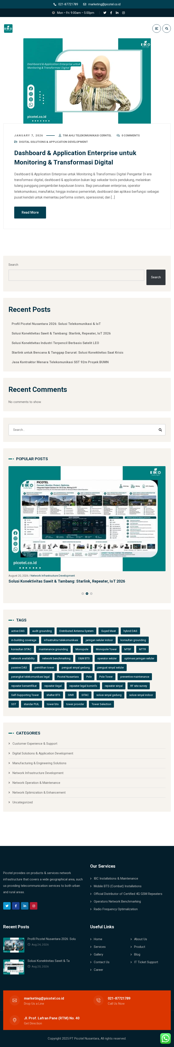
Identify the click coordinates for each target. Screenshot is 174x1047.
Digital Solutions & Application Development (53, 141)
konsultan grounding (133, 640)
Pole (89, 676)
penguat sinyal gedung (76, 667)
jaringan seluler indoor (99, 640)
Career (98, 970)
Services (100, 947)
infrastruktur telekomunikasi (61, 640)
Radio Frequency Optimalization (116, 909)
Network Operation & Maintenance (36, 783)
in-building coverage (23, 640)
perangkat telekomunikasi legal (30, 676)
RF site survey (138, 685)
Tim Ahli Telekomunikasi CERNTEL (87, 135)
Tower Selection (101, 704)
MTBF (127, 649)
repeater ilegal (53, 685)
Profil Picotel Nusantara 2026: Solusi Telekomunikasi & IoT (56, 324)
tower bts (53, 704)
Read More (30, 212)
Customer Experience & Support (35, 744)
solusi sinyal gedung (109, 695)
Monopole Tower (106, 649)
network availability (23, 658)
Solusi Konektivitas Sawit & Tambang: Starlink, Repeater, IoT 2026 (61, 333)
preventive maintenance (134, 676)
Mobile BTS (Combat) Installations (118, 886)
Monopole (82, 649)
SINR (71, 695)
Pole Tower (106, 676)
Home (98, 939)
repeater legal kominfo (83, 685)
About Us (140, 939)
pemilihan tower (44, 667)
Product (139, 947)
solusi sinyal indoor (141, 695)
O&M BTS (84, 658)
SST (13, 704)
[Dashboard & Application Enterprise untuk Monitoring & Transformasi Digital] (87, 81)
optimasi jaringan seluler (139, 658)
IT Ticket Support (146, 962)
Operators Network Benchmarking (117, 901)
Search (13, 265)
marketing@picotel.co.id (44, 998)
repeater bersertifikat (24, 685)
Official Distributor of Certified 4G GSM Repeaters (128, 894)
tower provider (75, 704)
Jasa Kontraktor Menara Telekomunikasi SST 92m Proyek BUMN (60, 362)
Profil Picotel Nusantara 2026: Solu (52, 939)
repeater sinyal (114, 685)
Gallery (98, 954)
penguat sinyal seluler (110, 667)
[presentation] (10, 594)
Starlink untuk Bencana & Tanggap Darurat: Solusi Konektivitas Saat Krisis (67, 352)
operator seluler (107, 658)
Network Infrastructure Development (53, 575)
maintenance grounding (53, 649)
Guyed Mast (108, 631)
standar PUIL (31, 704)
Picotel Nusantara (68, 676)
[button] (82, 593)
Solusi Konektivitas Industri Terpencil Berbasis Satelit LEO (55, 343)
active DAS (18, 631)
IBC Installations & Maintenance (116, 878)
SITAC (85, 695)
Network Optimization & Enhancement (39, 792)
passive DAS (19, 667)
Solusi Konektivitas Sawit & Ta (49, 961)
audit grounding (42, 631)
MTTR (142, 649)
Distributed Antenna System (76, 631)
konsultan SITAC (21, 649)
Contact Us (101, 962)
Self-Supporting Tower (25, 695)
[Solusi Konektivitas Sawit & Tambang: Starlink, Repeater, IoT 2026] (87, 518)
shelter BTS (53, 695)
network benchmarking (56, 658)
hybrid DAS (130, 631)
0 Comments (131, 135)
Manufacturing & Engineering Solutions (39, 763)
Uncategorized (23, 802)
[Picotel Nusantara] (16, 28)
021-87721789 (119, 998)
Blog (137, 954)
